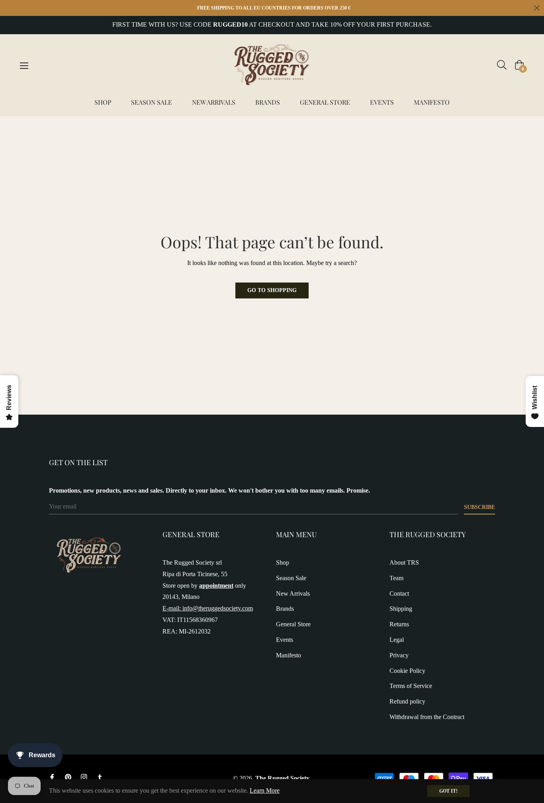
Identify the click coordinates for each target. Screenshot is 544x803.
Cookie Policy (407, 670)
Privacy (399, 655)
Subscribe (479, 507)
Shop (282, 562)
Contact (399, 593)
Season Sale (291, 578)
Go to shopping (272, 290)
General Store (293, 624)
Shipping (400, 608)
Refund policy (407, 701)
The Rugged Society (282, 778)
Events (284, 639)
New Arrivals (293, 593)
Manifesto (288, 655)
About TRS (404, 562)
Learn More (265, 790)
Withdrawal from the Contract (426, 716)
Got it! (448, 791)
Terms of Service (410, 685)
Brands (285, 608)
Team (396, 578)
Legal (396, 639)
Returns (399, 624)
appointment (216, 585)
